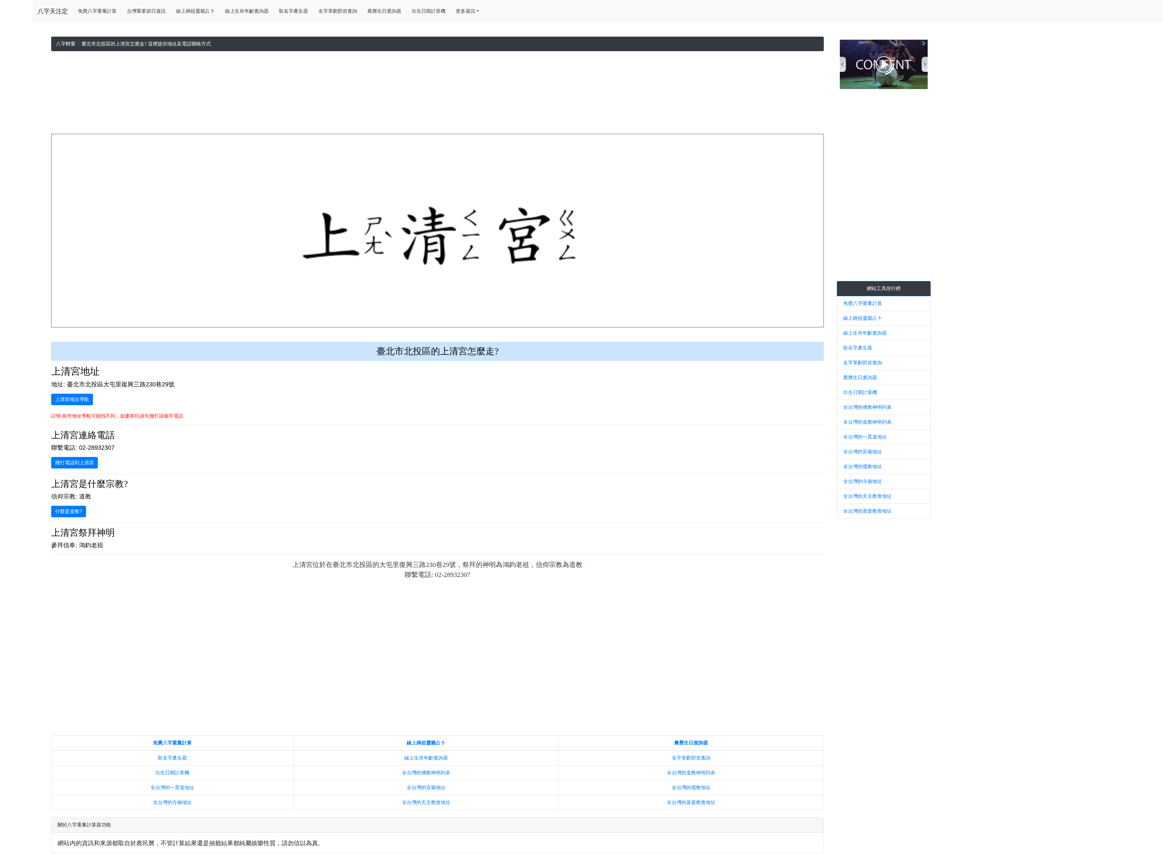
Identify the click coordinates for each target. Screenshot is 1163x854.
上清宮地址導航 (72, 399)
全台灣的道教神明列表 (691, 772)
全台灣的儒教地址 (691, 787)
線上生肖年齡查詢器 (247, 11)
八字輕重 (65, 43)
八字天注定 (53, 11)
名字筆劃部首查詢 (337, 11)
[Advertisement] (437, 94)
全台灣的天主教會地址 (426, 802)
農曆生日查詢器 (384, 11)
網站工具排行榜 (884, 288)
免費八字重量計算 (97, 11)
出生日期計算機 (429, 11)
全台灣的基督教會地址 (691, 802)
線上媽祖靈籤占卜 (195, 11)
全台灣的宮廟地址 (426, 787)
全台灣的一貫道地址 (172, 787)
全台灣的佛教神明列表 (426, 772)
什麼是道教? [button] (68, 511)
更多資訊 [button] (465, 11)
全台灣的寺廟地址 (172, 802)
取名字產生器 (293, 11)
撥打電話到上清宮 (74, 462)
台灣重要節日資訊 (146, 11)
